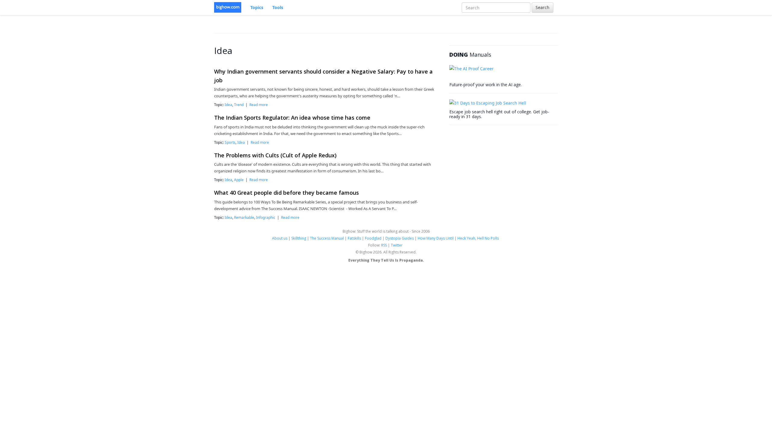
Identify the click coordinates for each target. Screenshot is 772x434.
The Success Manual (327, 238)
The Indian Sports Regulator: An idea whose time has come (292, 117)
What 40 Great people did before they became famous (286, 192)
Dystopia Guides (399, 238)
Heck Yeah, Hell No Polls (478, 238)
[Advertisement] (494, 168)
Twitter (397, 245)
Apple (239, 179)
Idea (228, 104)
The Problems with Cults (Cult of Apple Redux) (275, 155)
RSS (384, 245)
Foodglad (373, 238)
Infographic (265, 217)
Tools (277, 7)
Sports (230, 142)
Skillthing (298, 238)
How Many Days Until (436, 238)
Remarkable (244, 217)
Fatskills (354, 238)
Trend (239, 104)
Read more (258, 104)
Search (542, 7)
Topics (256, 7)
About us (279, 238)
